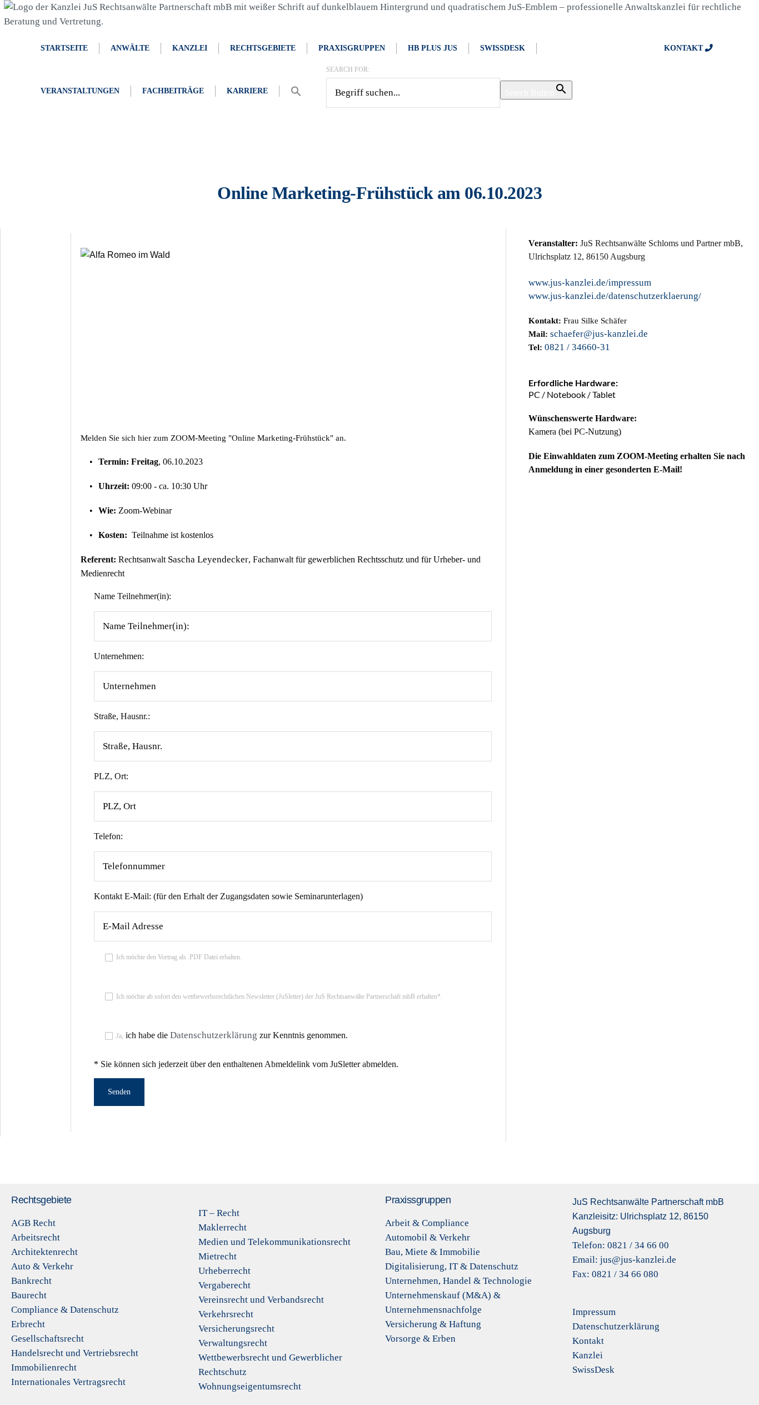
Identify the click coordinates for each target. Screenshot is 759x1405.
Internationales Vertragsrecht (68, 1382)
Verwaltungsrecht (232, 1343)
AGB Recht (33, 1223)
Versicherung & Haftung (433, 1324)
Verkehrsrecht (225, 1314)
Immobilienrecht (44, 1367)
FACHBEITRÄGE (173, 91)
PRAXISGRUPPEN (351, 48)
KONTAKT (684, 48)
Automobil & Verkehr (427, 1237)
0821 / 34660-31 (577, 347)
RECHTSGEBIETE (263, 48)
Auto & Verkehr (42, 1266)
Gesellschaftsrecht (47, 1338)
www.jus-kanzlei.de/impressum (589, 282)
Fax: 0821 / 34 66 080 (615, 1274)
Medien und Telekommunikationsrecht (274, 1242)
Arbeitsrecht (35, 1237)
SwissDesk (593, 1369)
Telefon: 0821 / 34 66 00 (620, 1245)
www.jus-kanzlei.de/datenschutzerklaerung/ (614, 296)
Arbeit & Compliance (427, 1223)
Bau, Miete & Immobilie (432, 1252)
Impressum (594, 1312)
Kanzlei (587, 1355)
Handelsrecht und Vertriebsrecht (74, 1353)
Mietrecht (217, 1256)
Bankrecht (31, 1281)
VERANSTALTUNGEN (80, 91)
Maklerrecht (222, 1227)
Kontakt (588, 1341)
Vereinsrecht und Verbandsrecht (261, 1299)
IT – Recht (218, 1213)
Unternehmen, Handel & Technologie (458, 1281)
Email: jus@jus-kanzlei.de (624, 1259)
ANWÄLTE (130, 48)
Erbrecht (28, 1324)
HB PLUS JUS (432, 48)
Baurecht (29, 1295)
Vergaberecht (224, 1285)
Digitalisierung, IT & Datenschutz (451, 1266)
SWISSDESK (502, 48)
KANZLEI (189, 48)
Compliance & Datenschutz (65, 1309)
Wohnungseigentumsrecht (249, 1386)
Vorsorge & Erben (420, 1338)
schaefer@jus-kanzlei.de (599, 333)
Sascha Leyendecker (208, 559)
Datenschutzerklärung (214, 1035)
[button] (296, 91)
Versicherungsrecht (236, 1328)
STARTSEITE (64, 48)
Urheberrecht (224, 1271)
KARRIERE (247, 91)
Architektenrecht (44, 1252)
